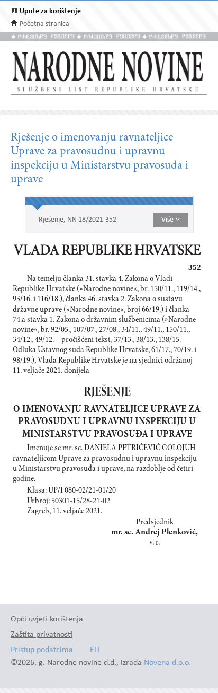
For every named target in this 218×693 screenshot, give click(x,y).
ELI (95, 650)
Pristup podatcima (42, 650)
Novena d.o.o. (167, 663)
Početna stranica (44, 24)
